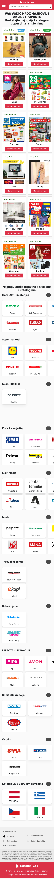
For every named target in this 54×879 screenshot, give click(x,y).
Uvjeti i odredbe (27, 871)
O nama (9, 871)
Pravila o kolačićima (22, 875)
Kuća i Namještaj (38, 841)
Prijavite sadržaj (41, 871)
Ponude (10, 836)
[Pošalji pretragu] (50, 7)
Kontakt (17, 871)
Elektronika (12, 841)
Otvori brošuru (14, 64)
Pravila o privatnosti (39, 875)
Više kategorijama (10, 845)
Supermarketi (37, 835)
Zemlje (10, 875)
